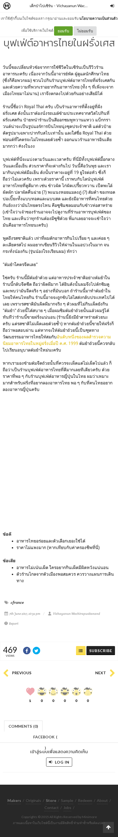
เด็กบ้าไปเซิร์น (41, 5)
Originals (33, 800)
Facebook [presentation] (45, 738)
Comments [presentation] (23, 726)
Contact (51, 807)
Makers (19, 6)
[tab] (23, 725)
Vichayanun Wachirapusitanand (83, 5)
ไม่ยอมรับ (85, 30)
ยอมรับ (63, 30)
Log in (61, 762)
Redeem (85, 800)
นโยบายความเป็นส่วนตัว (98, 18)
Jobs (67, 807)
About (102, 800)
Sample (67, 800)
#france (17, 602)
